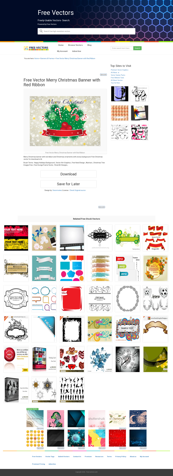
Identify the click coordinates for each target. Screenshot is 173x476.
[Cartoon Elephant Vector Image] (140, 94)
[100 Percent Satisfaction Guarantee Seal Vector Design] (16, 359)
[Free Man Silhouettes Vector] (72, 389)
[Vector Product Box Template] (120, 94)
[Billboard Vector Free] (72, 237)
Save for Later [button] (68, 184)
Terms (109, 456)
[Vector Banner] (155, 237)
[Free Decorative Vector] (44, 389)
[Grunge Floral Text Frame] (16, 237)
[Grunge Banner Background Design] (100, 268)
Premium (88, 456)
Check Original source (78, 190)
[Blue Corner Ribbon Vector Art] (44, 329)
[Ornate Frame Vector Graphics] (16, 298)
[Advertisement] (66, 68)
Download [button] (68, 174)
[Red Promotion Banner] (72, 298)
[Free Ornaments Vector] (127, 359)
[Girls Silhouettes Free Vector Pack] (16, 389)
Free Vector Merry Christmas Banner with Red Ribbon (75, 58)
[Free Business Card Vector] (140, 113)
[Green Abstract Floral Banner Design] (127, 237)
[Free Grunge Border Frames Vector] (72, 329)
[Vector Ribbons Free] (44, 268)
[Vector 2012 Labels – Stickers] (127, 268)
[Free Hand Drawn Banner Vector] (155, 329)
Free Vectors (37, 456)
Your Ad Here (115, 83)
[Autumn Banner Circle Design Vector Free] (155, 268)
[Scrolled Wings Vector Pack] (155, 298)
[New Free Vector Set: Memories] (44, 237)
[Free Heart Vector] (72, 359)
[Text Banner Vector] (127, 329)
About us (133, 456)
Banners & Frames (47, 58)
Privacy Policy (120, 456)
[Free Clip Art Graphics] (140, 132)
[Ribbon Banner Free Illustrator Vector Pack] (120, 132)
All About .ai (115, 72)
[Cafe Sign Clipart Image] (100, 237)
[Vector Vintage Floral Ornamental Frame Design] (100, 298)
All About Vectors (117, 80)
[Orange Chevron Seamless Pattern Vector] (120, 113)
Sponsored (103, 74)
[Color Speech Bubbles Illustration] (72, 268)
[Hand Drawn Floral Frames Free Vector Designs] (16, 329)
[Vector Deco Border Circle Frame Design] (127, 298)
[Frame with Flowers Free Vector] (16, 268)
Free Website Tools (117, 78)
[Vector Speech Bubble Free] (44, 298)
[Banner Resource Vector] (100, 329)
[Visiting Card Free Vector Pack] (44, 359)
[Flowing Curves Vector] (155, 359)
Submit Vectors (63, 456)
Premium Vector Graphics (119, 70)
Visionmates (57, 190)
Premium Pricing (38, 464)
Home (36, 58)
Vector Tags (49, 456)
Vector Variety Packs (118, 75)
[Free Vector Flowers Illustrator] (100, 359)
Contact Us (77, 456)
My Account (144, 456)
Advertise (52, 464)
